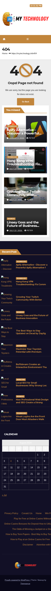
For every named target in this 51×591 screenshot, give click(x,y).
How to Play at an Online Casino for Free (30, 539)
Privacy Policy (11, 513)
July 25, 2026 (16, 169)
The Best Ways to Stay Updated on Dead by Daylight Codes (32, 333)
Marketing (21, 379)
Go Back (25, 102)
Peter (32, 138)
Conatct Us (27, 513)
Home (4, 53)
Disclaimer (28, 545)
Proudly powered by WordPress (17, 580)
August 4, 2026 (17, 138)
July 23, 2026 (16, 200)
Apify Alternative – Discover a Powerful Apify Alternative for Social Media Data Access (32, 267)
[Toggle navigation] (27, 39)
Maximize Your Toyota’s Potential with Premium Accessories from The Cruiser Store (32, 353)
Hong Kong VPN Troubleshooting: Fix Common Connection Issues (32, 284)
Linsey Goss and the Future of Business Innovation (23, 225)
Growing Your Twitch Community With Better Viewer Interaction (29, 300)
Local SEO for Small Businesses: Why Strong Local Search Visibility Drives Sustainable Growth (32, 387)
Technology (12, 126)
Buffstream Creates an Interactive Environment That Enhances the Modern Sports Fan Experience (31, 368)
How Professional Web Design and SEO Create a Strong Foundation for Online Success (32, 403)
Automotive (21, 346)
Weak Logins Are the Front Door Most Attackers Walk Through (30, 419)
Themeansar (25, 584)
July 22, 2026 (16, 230)
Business (11, 218)
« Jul (4, 495)
